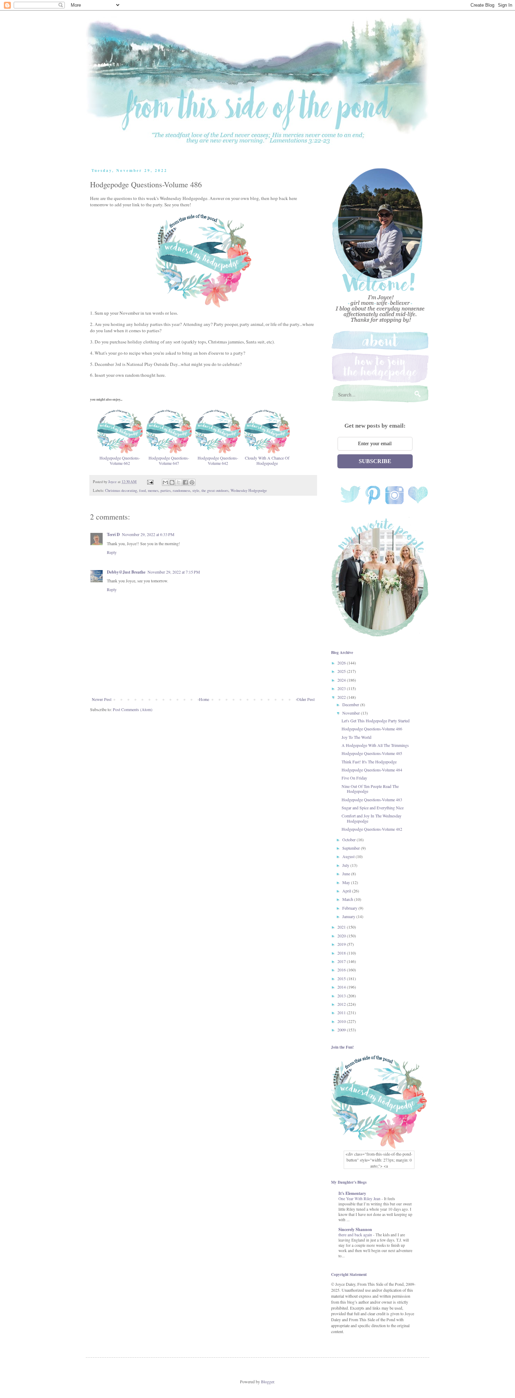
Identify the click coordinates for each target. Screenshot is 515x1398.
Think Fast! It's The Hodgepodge (369, 761)
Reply (112, 552)
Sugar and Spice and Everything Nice (373, 807)
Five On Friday (354, 778)
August (349, 856)
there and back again (355, 1234)
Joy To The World (356, 737)
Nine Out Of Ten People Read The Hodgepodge (370, 788)
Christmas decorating (121, 490)
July (346, 865)
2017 (342, 961)
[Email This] (165, 482)
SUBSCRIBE (375, 461)
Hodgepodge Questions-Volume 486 (372, 728)
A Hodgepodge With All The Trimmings (375, 745)
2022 (342, 697)
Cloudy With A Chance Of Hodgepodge (267, 460)
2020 (342, 935)
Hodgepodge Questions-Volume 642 (218, 460)
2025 (342, 671)
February (350, 908)
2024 (342, 680)
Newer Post (101, 699)
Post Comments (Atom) (132, 709)
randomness (181, 490)
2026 (342, 662)
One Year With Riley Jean (360, 1198)
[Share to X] (178, 482)
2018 (342, 953)
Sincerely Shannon (355, 1229)
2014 (342, 987)
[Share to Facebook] (185, 482)
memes (153, 490)
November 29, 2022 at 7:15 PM (173, 572)
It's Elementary (352, 1193)
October (349, 839)
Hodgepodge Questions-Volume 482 (372, 829)
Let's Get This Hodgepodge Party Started (376, 720)
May (346, 882)
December (351, 704)
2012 (342, 1004)
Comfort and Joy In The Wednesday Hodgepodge (371, 818)
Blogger (267, 1381)
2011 (342, 1012)
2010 (342, 1021)
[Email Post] (149, 481)
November (351, 713)
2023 (342, 688)
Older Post (306, 699)
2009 (342, 1029)
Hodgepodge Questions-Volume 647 (169, 460)
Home (204, 699)
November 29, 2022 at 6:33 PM (148, 534)
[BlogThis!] (172, 482)
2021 (342, 927)
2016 (342, 969)
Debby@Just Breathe (126, 572)
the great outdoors (214, 490)
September (351, 848)
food (142, 490)
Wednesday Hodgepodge (249, 490)
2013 (342, 995)
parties (165, 490)
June (346, 873)
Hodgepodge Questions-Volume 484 (372, 769)
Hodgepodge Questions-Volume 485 (372, 753)
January (349, 916)
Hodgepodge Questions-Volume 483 (372, 799)
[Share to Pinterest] (191, 482)
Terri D (113, 534)
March (348, 899)
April (347, 891)
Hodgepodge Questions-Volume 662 (119, 460)
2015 (342, 978)
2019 (342, 944)
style (195, 490)
